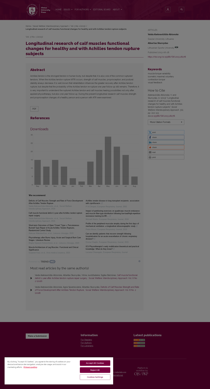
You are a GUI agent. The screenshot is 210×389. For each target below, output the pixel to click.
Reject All (95, 370)
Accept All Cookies (95, 363)
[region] (59, 370)
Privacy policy (30, 367)
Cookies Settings (95, 377)
